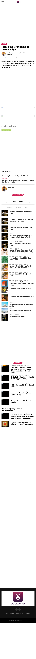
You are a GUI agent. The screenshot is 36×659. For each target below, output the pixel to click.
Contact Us (27, 614)
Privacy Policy (19, 614)
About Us (12, 614)
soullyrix (10, 54)
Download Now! (6, 130)
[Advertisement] (18, 24)
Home (7, 614)
